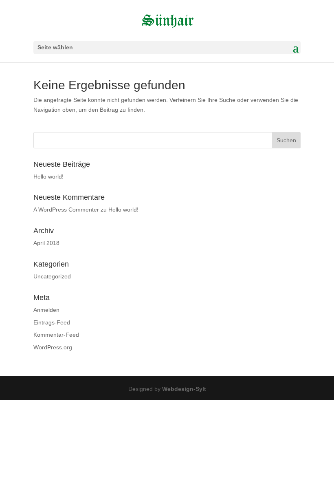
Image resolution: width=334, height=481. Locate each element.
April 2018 (46, 243)
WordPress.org (52, 347)
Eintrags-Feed (51, 322)
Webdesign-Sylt (184, 389)
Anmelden (46, 310)
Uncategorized (52, 276)
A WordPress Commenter (66, 209)
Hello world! (48, 176)
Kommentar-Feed (56, 334)
